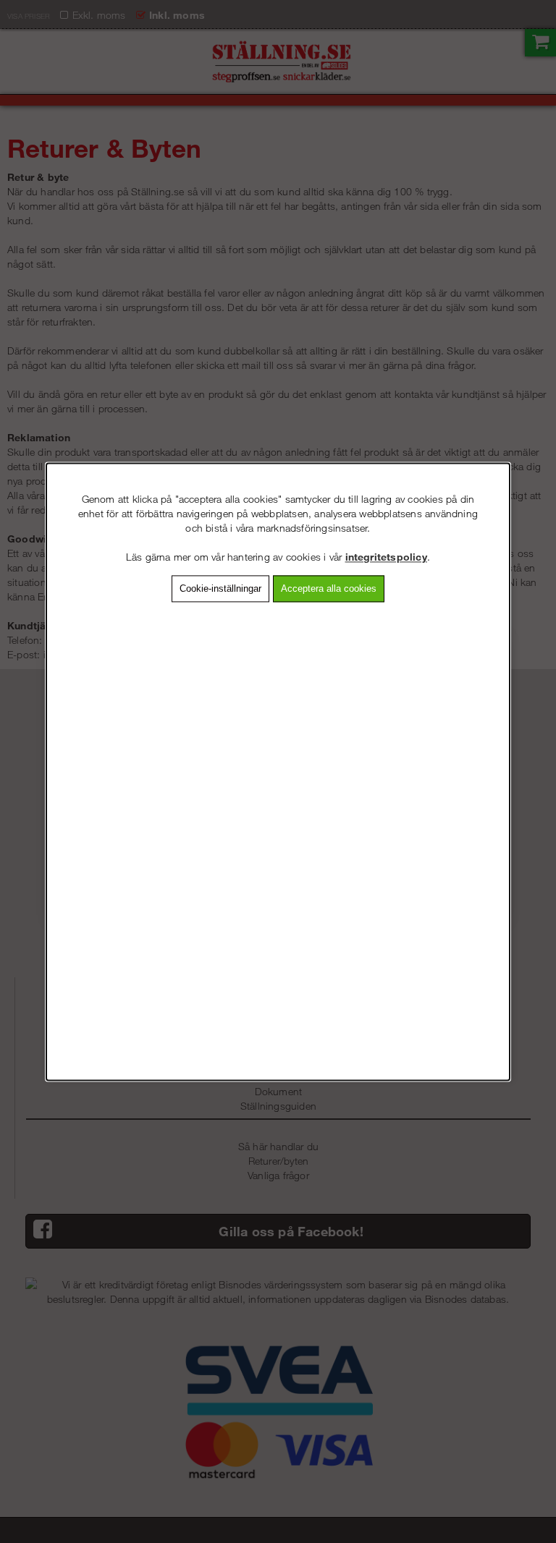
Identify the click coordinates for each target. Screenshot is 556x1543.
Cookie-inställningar (220, 588)
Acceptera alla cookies (328, 588)
